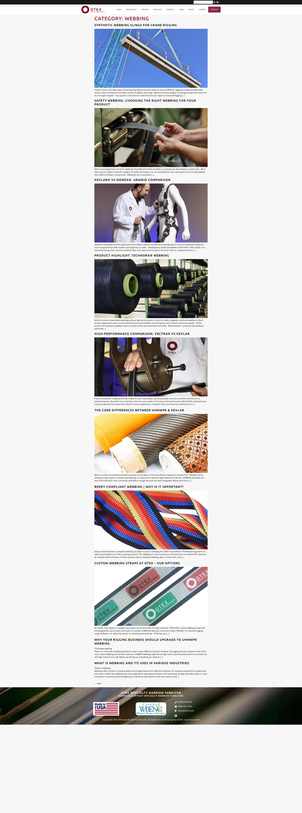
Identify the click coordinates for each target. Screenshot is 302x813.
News (181, 9)
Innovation (131, 9)
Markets (170, 9)
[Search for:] (203, 2)
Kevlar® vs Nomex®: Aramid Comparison (132, 180)
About (191, 9)
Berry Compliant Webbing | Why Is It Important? (139, 487)
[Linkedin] (176, 716)
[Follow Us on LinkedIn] (217, 2)
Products (157, 9)
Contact (214, 9)
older (97, 683)
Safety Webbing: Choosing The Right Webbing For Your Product (145, 102)
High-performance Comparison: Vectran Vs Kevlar (142, 334)
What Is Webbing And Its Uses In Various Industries (141, 663)
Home (118, 9)
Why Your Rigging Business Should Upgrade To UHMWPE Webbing (145, 641)
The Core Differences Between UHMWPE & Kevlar (139, 410)
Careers (202, 9)
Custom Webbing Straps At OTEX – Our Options (137, 563)
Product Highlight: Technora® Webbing (131, 255)
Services (145, 9)
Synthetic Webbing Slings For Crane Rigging (135, 25)
